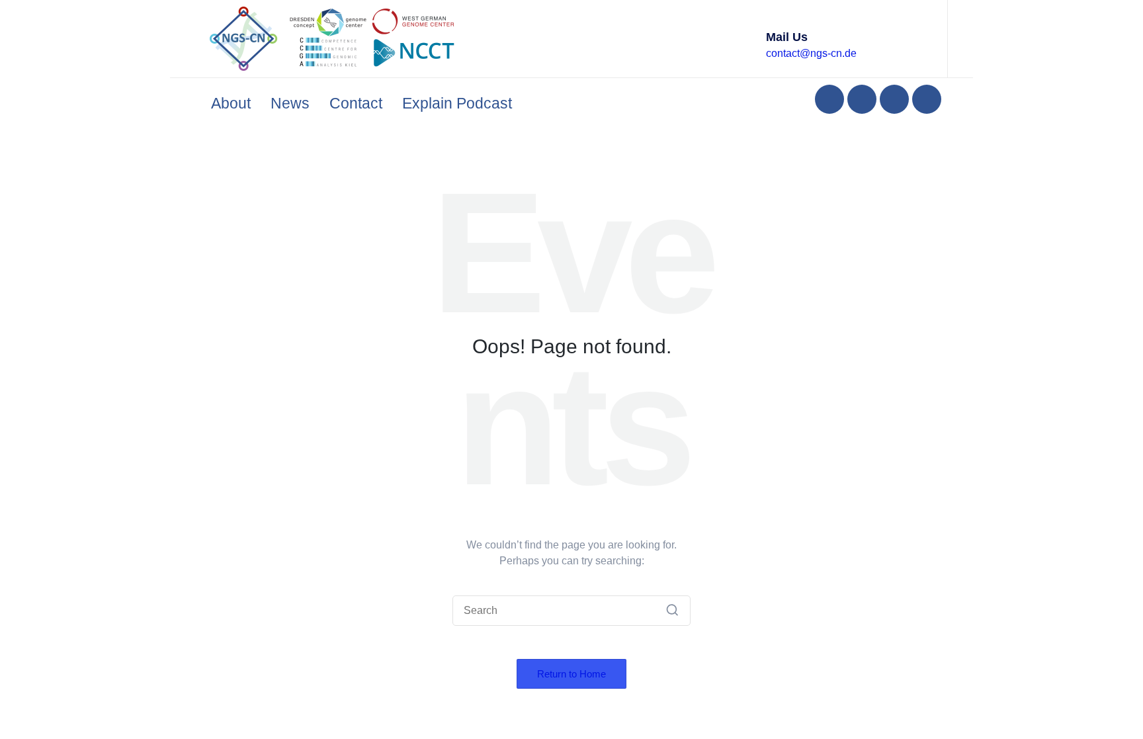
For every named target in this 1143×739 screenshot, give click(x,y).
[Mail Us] (748, 38)
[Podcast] (861, 99)
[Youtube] (894, 99)
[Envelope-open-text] (926, 99)
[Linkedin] (829, 99)
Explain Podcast (457, 103)
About (231, 103)
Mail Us (787, 37)
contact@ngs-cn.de (811, 53)
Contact (355, 103)
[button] (672, 610)
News (290, 103)
